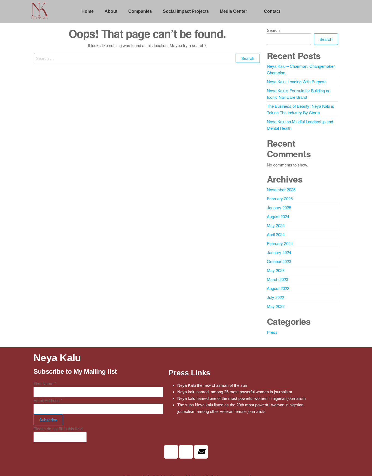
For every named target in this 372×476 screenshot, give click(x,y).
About (111, 11)
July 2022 (275, 297)
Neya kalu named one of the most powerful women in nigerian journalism (241, 398)
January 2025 (279, 207)
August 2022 (278, 288)
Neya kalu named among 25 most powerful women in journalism (234, 392)
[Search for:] (147, 58)
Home (87, 11)
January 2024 (279, 252)
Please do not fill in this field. (58, 428)
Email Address (47, 400)
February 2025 (280, 198)
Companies (140, 11)
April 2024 (276, 234)
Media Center (233, 11)
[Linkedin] (171, 452)
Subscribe (48, 419)
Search (273, 30)
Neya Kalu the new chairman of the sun (212, 385)
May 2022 (276, 306)
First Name (44, 383)
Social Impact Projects (186, 11)
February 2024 (280, 243)
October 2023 (279, 261)
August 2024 (278, 216)
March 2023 (277, 279)
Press (272, 332)
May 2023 (276, 270)
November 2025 (281, 189)
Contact (272, 11)
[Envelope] (201, 452)
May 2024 (276, 225)
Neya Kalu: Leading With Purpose (297, 81)
